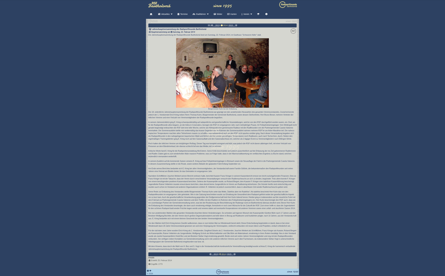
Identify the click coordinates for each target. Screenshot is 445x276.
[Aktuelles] (171, 14)
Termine (184, 14)
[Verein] (250, 14)
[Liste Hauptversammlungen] (209, 25)
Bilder (219, 14)
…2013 (216, 25)
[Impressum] (148, 271)
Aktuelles (165, 14)
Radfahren (201, 14)
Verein (246, 14)
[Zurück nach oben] (441, 271)
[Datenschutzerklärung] (150, 271)
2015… (232, 25)
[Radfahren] (207, 14)
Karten (233, 14)
